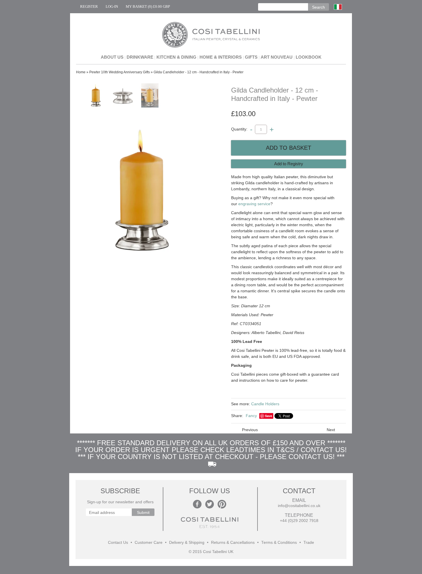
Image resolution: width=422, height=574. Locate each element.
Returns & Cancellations (233, 542)
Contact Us (118, 542)
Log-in (112, 6)
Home (81, 72)
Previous (250, 429)
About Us (112, 57)
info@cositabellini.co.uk (299, 506)
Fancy (251, 415)
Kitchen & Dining (176, 57)
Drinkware (140, 57)
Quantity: (239, 129)
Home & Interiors (221, 57)
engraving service (254, 203)
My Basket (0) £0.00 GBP (148, 6)
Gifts (251, 57)
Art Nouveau (277, 57)
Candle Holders (265, 404)
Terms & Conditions (279, 542)
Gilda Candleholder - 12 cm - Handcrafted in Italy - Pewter (198, 72)
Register (89, 6)
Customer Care (148, 542)
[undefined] (142, 190)
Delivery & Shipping (186, 542)
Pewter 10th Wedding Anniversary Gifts (119, 72)
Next (331, 429)
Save (268, 416)
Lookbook (309, 57)
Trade (308, 542)
